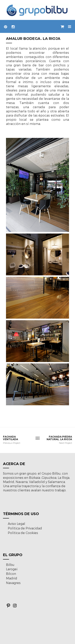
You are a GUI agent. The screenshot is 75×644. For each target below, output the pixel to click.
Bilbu (10, 564)
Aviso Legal (16, 523)
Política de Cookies (23, 533)
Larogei (11, 569)
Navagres (13, 583)
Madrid (11, 578)
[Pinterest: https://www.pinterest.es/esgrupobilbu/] (8, 607)
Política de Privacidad (25, 528)
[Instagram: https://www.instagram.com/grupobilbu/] (14, 607)
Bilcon (11, 573)
